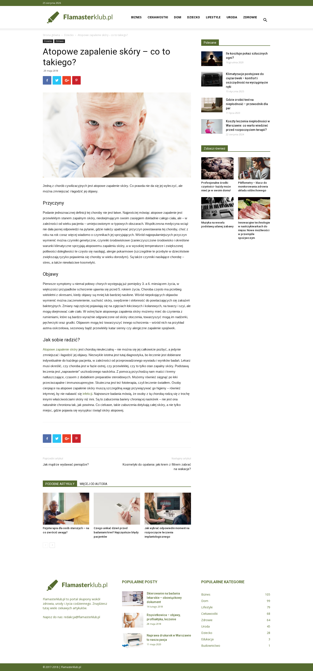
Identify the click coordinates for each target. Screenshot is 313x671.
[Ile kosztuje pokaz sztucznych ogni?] (212, 58)
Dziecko (193, 17)
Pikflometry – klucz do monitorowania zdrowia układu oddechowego (253, 186)
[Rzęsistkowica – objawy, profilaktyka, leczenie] (132, 620)
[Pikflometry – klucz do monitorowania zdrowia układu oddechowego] (254, 168)
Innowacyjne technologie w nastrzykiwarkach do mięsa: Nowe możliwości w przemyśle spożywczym (254, 230)
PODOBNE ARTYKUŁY (60, 484)
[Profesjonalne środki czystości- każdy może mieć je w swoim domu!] (217, 168)
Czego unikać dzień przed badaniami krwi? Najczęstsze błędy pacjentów (116, 532)
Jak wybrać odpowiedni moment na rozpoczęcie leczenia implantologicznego (167, 532)
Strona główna (51, 35)
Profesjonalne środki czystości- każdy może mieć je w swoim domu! (216, 186)
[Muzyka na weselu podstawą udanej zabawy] (217, 208)
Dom (177, 17)
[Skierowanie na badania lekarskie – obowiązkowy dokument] (132, 598)
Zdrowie (250, 17)
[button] (265, 21)
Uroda (232, 17)
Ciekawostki (158, 17)
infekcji (87, 393)
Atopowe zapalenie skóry (60, 349)
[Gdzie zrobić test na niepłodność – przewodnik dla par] (212, 105)
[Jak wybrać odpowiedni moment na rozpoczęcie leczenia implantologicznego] (168, 509)
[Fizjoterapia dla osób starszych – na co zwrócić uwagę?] (66, 509)
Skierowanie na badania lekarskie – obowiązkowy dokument (164, 598)
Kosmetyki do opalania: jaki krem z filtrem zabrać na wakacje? (157, 467)
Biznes (136, 17)
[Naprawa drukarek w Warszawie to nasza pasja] (132, 640)
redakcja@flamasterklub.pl (82, 617)
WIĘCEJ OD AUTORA (93, 484)
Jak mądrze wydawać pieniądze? (66, 464)
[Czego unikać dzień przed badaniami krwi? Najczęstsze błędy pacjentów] (117, 509)
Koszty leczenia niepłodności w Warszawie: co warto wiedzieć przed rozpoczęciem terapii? (248, 125)
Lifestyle (213, 17)
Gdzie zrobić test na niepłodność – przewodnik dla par (247, 104)
